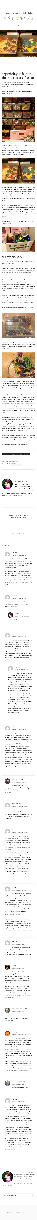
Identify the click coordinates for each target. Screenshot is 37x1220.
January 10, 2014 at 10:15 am (19, 806)
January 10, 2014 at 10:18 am (19, 832)
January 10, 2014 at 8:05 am (19, 636)
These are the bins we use (13, 426)
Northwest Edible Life (18, 13)
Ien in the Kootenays (17, 1081)
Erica (15, 613)
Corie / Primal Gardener (18, 1008)
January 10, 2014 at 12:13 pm (19, 890)
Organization (13, 463)
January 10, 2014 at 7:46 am (19, 555)
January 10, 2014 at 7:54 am (19, 598)
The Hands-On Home (28, 1174)
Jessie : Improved (16, 779)
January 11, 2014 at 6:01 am (19, 1034)
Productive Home (21, 67)
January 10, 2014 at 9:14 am (19, 729)
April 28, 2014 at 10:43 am (21, 669)
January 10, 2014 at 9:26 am (19, 782)
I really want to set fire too (26, 205)
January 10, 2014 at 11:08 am (22, 616)
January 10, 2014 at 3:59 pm (19, 968)
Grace (13, 595)
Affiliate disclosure (16, 465)
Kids (9, 463)
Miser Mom (14, 830)
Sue (13, 965)
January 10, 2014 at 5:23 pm (19, 1011)
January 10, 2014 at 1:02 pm (19, 944)
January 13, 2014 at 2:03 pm (19, 1084)
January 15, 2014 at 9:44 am (19, 1102)
